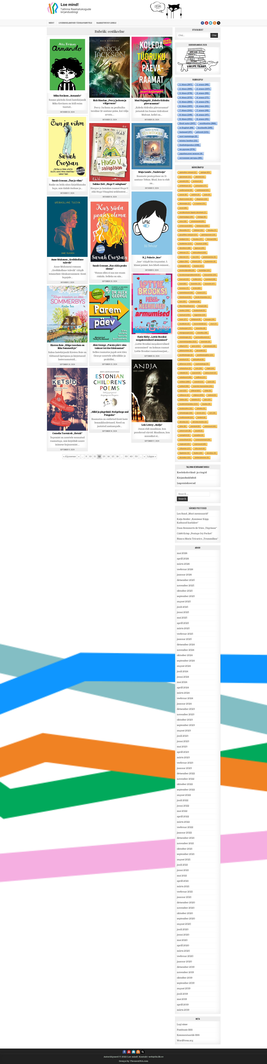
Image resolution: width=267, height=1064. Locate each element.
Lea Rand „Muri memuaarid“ (192, 514)
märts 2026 (183, 564)
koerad (184, 279)
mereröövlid (200, 324)
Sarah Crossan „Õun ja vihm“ (67, 180)
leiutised (195, 302)
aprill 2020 (183, 945)
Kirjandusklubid (186, 478)
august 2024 (184, 666)
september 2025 (186, 596)
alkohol (199, 177)
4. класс (203, 97)
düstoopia (185, 204)
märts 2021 (183, 886)
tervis (201, 413)
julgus (184, 261)
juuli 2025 (182, 607)
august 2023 (184, 730)
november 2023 (185, 714)
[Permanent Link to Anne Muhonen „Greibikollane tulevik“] (67, 227)
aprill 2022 (183, 816)
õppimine (184, 453)
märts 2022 (183, 822)
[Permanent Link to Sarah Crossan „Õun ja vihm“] (67, 146)
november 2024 (185, 650)
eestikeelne (67, 47)
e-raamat (199, 204)
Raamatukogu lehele (106, 23)
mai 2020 (182, 940)
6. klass (108, 44)
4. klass (104, 130)
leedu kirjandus (202, 297)
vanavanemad (202, 440)
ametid (184, 181)
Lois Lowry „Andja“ (151, 424)
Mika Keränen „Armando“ (67, 95)
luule (183, 319)
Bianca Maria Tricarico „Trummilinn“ (197, 539)
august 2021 (183, 859)
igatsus (199, 248)
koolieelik (205, 128)
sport (211, 382)
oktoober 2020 (185, 913)
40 (131, 456)
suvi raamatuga (188, 136)
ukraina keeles (200, 422)
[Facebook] (202, 23)
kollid (197, 279)
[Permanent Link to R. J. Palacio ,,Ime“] (152, 223)
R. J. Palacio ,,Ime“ (151, 257)
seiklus (185, 382)
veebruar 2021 (185, 892)
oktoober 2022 (185, 784)
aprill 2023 (183, 752)
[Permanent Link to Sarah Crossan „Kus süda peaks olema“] (109, 231)
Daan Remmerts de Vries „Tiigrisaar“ (197, 528)
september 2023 (186, 725)
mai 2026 (182, 553)
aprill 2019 (183, 1004)
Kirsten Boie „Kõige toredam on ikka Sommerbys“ (67, 347)
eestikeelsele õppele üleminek (193, 212)
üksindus (185, 457)
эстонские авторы (191, 158)
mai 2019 (182, 999)
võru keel (200, 449)
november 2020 (185, 908)
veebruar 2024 (185, 698)
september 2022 (186, 789)
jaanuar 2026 (184, 574)
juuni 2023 (183, 741)
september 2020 (186, 918)
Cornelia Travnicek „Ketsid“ (67, 433)
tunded (201, 417)
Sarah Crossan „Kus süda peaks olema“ (110, 267)
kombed (210, 279)
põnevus (185, 364)
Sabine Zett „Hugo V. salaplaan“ (110, 184)
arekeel (197, 181)
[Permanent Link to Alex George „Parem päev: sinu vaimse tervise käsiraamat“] (109, 313)
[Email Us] (210, 23)
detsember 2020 (186, 902)
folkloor (198, 230)
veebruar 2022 (185, 827)
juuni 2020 (183, 935)
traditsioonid (186, 417)
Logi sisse (182, 1024)
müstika (202, 333)
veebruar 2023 (185, 763)
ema (183, 221)
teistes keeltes (188, 141)
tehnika (201, 408)
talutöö (196, 400)
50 (136, 456)
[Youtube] (206, 23)
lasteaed (186, 132)
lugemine (199, 315)
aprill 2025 (183, 623)
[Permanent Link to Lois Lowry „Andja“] (152, 390)
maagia (209, 319)
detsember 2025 (186, 580)
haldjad (184, 239)
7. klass (137, 44)
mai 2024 (182, 682)
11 (95, 456)
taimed (212, 395)
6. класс (203, 106)
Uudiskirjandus (189, 145)
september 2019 (185, 983)
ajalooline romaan (188, 172)
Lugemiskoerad (186, 483)
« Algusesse (69, 456)
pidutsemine (186, 351)
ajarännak (185, 177)
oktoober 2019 (184, 978)
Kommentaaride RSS (188, 1035)
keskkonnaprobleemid (190, 275)
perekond (209, 346)
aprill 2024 (183, 687)
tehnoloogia (186, 413)
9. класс (203, 119)
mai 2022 (182, 811)
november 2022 (185, 779)
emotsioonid (197, 221)
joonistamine (209, 257)
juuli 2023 (182, 736)
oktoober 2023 (185, 720)
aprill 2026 (183, 558)
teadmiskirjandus (189, 404)
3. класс (203, 93)
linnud (202, 306)
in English (115, 378)
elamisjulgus (186, 217)
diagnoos (201, 199)
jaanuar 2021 (184, 897)
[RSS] (214, 23)
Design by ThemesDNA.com (133, 1061)
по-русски (187, 149)
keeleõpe (204, 270)
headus (197, 239)
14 (108, 456)
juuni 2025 (183, 612)
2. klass (60, 44)
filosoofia (184, 230)
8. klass (146, 44)
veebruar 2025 (185, 634)
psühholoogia (186, 355)
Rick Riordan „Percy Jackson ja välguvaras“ (109, 102)
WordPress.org (185, 1040)
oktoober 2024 (185, 655)
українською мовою (191, 153)
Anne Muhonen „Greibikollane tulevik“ (67, 261)
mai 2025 (182, 618)
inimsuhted (199, 253)
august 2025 (184, 601)
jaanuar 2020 (184, 961)
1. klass (52, 44)
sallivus (200, 377)
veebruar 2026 (185, 569)
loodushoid (199, 310)
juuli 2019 (182, 994)
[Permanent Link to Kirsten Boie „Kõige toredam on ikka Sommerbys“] (67, 314)
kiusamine (210, 275)
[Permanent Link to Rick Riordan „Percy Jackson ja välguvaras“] (109, 67)
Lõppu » (151, 456)
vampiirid (184, 435)
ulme (183, 426)
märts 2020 (183, 951)
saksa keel (210, 373)
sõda (208, 391)
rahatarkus (185, 368)
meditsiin (184, 324)
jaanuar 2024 (184, 704)
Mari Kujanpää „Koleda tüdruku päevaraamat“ (152, 102)
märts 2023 (183, 757)
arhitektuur (185, 186)
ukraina (184, 422)
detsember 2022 (186, 773)
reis (198, 368)
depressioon (186, 199)
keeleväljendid (187, 270)
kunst (201, 293)
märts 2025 (183, 628)
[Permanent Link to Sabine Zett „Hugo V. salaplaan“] (109, 152)
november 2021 (185, 843)
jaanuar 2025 (184, 639)
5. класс (203, 102)
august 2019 (183, 988)
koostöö (210, 284)
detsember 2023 (186, 709)
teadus (206, 404)
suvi (183, 391)
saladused (185, 377)
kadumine (210, 261)
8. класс (203, 115)
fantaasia (202, 226)
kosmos (184, 288)
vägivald (185, 444)
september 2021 (185, 854)
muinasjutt (185, 328)
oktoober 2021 (184, 849)
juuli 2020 (182, 929)
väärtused (200, 444)
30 (126, 456)
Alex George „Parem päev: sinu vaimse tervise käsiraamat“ (110, 346)
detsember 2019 (185, 967)
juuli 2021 (182, 865)
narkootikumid (202, 337)
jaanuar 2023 (184, 768)
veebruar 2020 (185, 956)
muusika (200, 328)
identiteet (185, 248)
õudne (198, 453)
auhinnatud (203, 190)
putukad (184, 359)
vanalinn (198, 435)
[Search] (218, 23)
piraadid (200, 351)
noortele (205, 342)
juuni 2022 (183, 806)
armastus (201, 186)
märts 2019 (183, 1010)
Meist (51, 23)
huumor (201, 244)
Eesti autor (80, 44)
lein (183, 302)
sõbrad (195, 391)
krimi (197, 288)
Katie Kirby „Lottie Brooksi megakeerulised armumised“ (152, 338)
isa (196, 257)
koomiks (195, 284)
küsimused (185, 297)
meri (214, 324)
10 (90, 456)
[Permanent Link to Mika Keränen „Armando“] (67, 65)
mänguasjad (186, 333)
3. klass (69, 44)
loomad (185, 315)
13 (104, 456)
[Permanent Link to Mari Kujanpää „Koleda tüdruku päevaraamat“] (152, 67)
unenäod (195, 426)
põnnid (202, 132)
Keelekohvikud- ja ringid (192, 472)
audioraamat (186, 190)
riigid (210, 368)
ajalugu (205, 172)
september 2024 (186, 661)
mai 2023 (182, 746)
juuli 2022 (182, 800)
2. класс (203, 89)
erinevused (186, 226)
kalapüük (184, 266)
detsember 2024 (186, 644)
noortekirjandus (188, 342)
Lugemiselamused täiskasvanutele (75, 23)
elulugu (202, 217)
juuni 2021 (183, 870)
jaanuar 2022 (184, 832)
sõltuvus (184, 395)
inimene (184, 253)
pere (196, 346)
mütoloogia (185, 337)
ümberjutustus (202, 457)
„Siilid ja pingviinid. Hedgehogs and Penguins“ (110, 413)
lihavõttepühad (187, 306)
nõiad (183, 346)
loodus (184, 310)
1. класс (203, 84)
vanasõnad (185, 440)
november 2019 (185, 972)
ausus (183, 195)
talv (207, 400)
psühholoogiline (205, 355)
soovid (198, 382)
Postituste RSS (185, 1030)
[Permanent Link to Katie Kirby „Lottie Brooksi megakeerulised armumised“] (152, 304)
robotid (184, 373)
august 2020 (184, 924)
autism (195, 195)
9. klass (155, 44)
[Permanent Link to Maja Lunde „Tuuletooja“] (152, 146)
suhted (184, 386)
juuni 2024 (183, 677)
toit (212, 413)
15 (113, 456)
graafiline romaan (188, 235)
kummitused (186, 293)
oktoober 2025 (185, 591)
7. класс (203, 110)
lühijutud (196, 319)
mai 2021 (182, 876)
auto (207, 195)
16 (117, 456)
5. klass (99, 44)
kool (183, 284)
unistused (210, 426)
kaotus (198, 266)
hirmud (211, 239)
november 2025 (185, 585)
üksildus (211, 453)
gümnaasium (208, 235)
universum (185, 431)
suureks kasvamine (202, 386)
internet (184, 257)
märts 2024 (183, 693)
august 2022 (184, 795)
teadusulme (186, 408)
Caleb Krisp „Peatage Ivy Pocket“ (194, 533)
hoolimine (186, 244)
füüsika (212, 230)
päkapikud (198, 359)
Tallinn (183, 400)
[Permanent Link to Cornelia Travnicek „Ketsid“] (67, 399)
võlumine (185, 449)
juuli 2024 (182, 671)
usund (198, 431)
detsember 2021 (185, 838)
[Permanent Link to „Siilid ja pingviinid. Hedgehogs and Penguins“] (109, 388)
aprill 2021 (183, 881)
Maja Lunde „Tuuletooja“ (152, 171)
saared (196, 373)
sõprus (198, 395)
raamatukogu (201, 364)
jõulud (196, 261)
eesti (183, 208)
